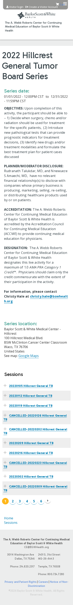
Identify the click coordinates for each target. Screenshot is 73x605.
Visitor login (16, 7)
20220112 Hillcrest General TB (30, 396)
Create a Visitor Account (43, 7)
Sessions (10, 522)
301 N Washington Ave (21, 556)
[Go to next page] (48, 500)
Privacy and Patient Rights (20, 581)
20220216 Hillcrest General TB (31, 453)
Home (8, 518)
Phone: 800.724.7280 (51, 574)
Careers (43, 581)
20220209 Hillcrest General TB (31, 443)
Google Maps (28, 356)
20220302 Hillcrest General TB (31, 476)
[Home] (36, 13)
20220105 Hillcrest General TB (31, 386)
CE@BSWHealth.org (36, 547)
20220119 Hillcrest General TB (30, 405)
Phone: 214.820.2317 (22, 566)
